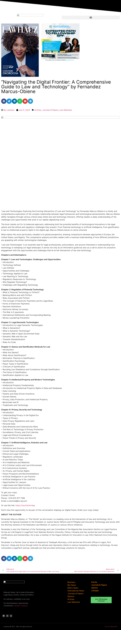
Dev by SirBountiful (111, 626)
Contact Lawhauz (20, 606)
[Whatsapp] (11, 616)
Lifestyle (95, 590)
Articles (37, 110)
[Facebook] (3, 616)
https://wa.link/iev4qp (25, 505)
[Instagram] (7, 616)
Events (94, 582)
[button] (91, 17)
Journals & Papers (50, 110)
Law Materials (65, 110)
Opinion (94, 587)
